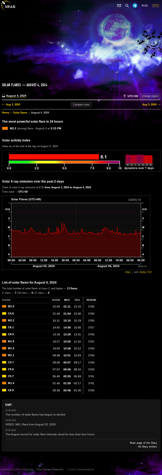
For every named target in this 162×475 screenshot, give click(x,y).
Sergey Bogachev (53, 469)
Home (5, 112)
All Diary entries (147, 446)
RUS (145, 5)
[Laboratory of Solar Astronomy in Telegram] (135, 5)
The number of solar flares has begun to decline (35, 414)
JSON (142, 272)
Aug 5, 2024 (149, 104)
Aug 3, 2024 (13, 104)
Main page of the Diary (143, 442)
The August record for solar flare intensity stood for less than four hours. (50, 434)
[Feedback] (119, 5)
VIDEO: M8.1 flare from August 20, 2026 (30, 424)
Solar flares (20, 112)
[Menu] (155, 5)
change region (150, 96)
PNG (127, 272)
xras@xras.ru (85, 469)
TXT (149, 272)
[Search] (127, 5)
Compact (81, 104)
